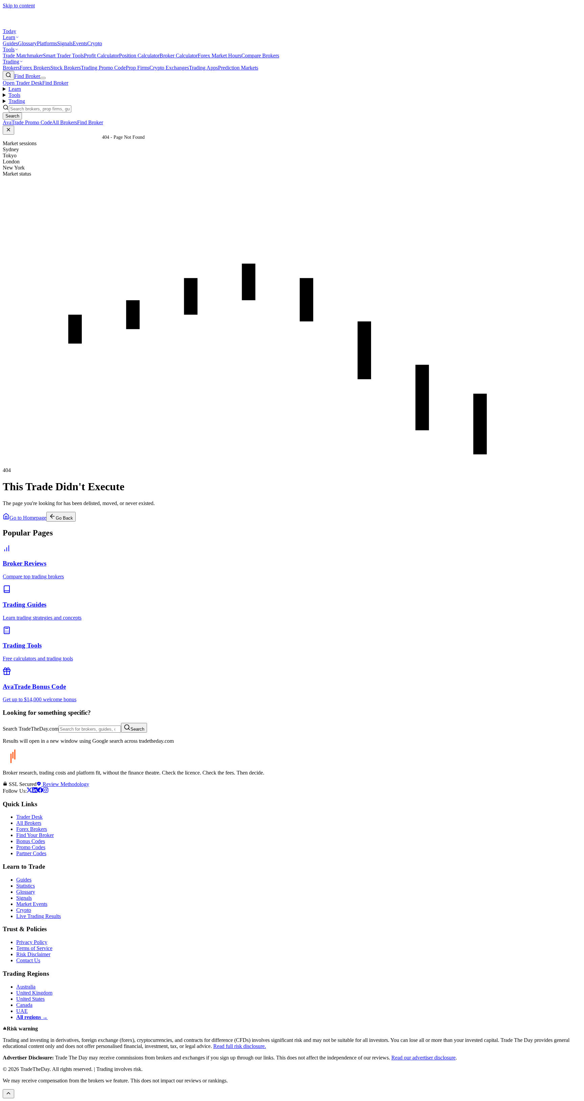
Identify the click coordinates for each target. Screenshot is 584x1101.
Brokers (11, 68)
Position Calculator (139, 55)
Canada (24, 1005)
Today (9, 31)
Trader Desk (29, 817)
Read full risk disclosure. (239, 1046)
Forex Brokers (35, 68)
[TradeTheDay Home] (33, 25)
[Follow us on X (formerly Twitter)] (29, 791)
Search (137, 729)
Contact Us (28, 960)
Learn (9, 37)
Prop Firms (137, 68)
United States (30, 999)
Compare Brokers (260, 55)
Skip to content (19, 5)
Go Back (64, 518)
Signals (65, 43)
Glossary (27, 43)
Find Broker (27, 76)
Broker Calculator (179, 55)
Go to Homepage (27, 518)
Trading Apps (203, 68)
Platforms (47, 43)
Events (80, 43)
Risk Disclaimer (33, 954)
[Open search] (8, 75)
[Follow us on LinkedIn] (35, 791)
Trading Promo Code (103, 68)
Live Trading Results (38, 916)
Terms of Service (34, 948)
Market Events (31, 904)
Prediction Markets (238, 68)
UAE (22, 1011)
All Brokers (28, 823)
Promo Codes (30, 847)
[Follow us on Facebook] (40, 791)
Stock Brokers (65, 68)
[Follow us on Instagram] (45, 791)
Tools (9, 49)
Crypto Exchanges (169, 68)
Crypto (94, 43)
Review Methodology (65, 784)
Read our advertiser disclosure (423, 1057)
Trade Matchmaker (23, 55)
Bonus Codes (30, 841)
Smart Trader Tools (63, 55)
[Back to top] (8, 1093)
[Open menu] (43, 78)
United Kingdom (34, 993)
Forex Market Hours (219, 55)
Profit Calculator (101, 55)
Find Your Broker (35, 835)
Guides (10, 43)
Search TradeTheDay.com (30, 729)
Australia (25, 987)
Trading (11, 61)
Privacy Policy (31, 942)
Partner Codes (31, 853)
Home (95, 137)
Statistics (25, 886)
